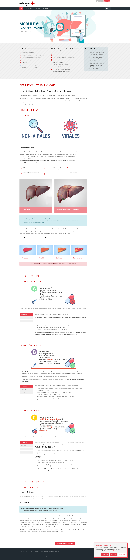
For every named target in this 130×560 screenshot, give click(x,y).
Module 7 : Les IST (95, 68)
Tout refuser (113, 554)
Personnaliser (122, 554)
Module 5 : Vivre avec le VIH (97, 63)
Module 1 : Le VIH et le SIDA (97, 52)
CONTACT (45, 8)
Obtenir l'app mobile (43, 556)
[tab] (26, 314)
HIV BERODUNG (28, 8)
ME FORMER (37, 8)
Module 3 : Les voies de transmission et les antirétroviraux (96, 59)
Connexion (36, 556)
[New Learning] (27, 3)
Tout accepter (105, 554)
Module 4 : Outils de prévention (98, 62)
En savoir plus (116, 551)
